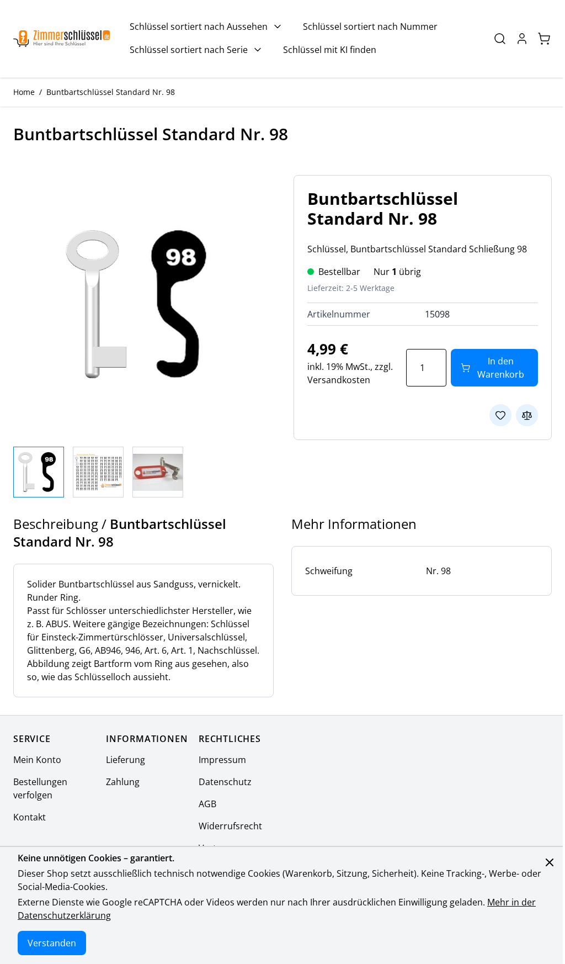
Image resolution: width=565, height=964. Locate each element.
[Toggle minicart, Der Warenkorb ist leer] (544, 39)
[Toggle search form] (500, 39)
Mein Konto (37, 760)
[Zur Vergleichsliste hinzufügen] (527, 415)
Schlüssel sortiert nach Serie (189, 50)
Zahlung (123, 782)
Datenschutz (225, 782)
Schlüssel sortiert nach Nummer (370, 26)
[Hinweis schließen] (549, 862)
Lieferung (125, 760)
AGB (207, 804)
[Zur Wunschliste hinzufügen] (500, 415)
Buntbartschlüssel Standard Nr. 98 (110, 92)
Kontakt (29, 817)
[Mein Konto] (522, 39)
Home (24, 92)
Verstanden (52, 943)
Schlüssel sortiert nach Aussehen (199, 26)
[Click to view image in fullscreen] (142, 304)
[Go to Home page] (61, 38)
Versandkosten (338, 380)
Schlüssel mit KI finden (329, 50)
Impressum (222, 760)
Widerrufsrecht (230, 826)
